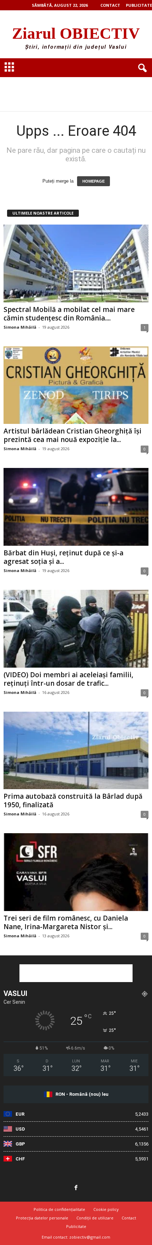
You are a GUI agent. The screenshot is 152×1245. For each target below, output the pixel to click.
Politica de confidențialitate (59, 1209)
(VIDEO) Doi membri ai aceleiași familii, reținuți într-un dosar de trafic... (68, 679)
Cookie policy (106, 1209)
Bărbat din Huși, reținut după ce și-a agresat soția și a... (63, 557)
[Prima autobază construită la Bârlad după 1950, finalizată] (76, 750)
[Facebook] (76, 1188)
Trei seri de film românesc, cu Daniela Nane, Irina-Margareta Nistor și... (66, 922)
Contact (110, 5)
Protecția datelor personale (42, 1217)
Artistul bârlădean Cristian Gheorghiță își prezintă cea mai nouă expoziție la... (72, 435)
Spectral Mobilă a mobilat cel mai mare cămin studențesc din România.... (69, 314)
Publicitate (139, 5)
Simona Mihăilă (20, 327)
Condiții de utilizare (94, 1217)
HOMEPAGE (93, 181)
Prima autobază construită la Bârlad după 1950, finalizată (73, 800)
